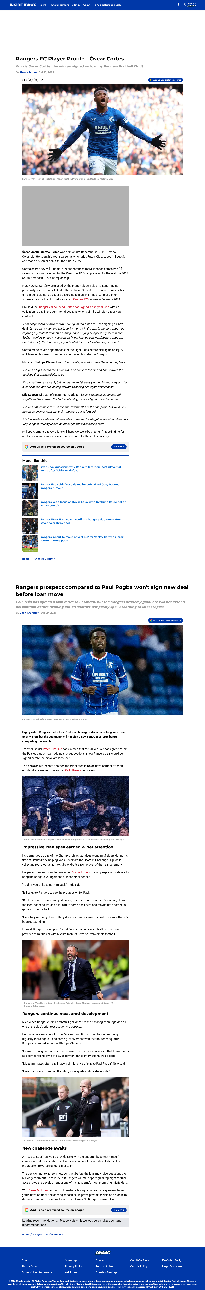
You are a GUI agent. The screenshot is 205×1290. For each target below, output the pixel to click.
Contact (101, 1260)
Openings (71, 1260)
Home (25, 558)
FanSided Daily (171, 1260)
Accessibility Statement (37, 1272)
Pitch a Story (30, 1266)
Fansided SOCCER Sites (107, 4)
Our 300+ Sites (139, 1260)
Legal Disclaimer (172, 1266)
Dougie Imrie (79, 872)
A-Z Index (71, 1272)
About (86, 4)
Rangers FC (80, 299)
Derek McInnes (38, 1190)
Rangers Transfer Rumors (48, 1234)
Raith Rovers (73, 770)
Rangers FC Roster (44, 558)
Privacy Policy (74, 1266)
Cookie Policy (138, 1266)
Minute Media (23, 1281)
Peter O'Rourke (52, 749)
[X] (185, 4)
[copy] (42, 80)
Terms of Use (104, 1266)
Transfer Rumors (59, 4)
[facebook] (178, 4)
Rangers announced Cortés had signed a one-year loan (74, 307)
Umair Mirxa (28, 72)
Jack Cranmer (29, 612)
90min (76, 4)
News (42, 4)
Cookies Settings (106, 1272)
